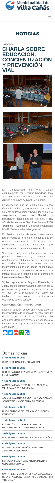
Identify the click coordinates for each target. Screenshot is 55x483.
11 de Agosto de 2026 (13, 420)
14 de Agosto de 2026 (13, 380)
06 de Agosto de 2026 (13, 456)
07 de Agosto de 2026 (13, 443)
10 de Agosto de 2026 (13, 433)
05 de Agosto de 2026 (13, 469)
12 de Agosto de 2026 (13, 407)
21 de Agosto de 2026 (13, 357)
